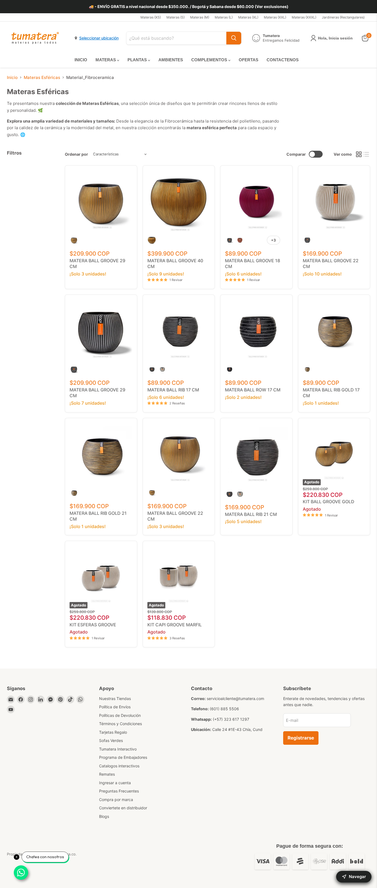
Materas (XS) (150, 17)
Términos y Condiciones (120, 723)
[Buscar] (233, 38)
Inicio (12, 77)
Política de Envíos (115, 706)
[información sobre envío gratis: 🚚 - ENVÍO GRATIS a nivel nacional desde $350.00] (188, 6)
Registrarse (301, 738)
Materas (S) (175, 17)
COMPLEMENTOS (209, 59)
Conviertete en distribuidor (123, 807)
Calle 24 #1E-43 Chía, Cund (237, 729)
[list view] (366, 154)
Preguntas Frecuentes (119, 791)
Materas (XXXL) (304, 17)
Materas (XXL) (275, 17)
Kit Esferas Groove (93, 624)
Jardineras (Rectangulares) (343, 17)
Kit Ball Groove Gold (328, 501)
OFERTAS (248, 59)
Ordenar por (76, 154)
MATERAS (106, 59)
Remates (107, 774)
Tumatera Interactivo (118, 749)
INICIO (81, 59)
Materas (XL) (248, 17)
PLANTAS (138, 59)
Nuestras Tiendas (115, 698)
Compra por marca (116, 799)
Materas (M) (199, 17)
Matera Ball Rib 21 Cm (251, 514)
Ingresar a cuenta (115, 782)
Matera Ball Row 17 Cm (252, 390)
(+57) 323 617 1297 (231, 719)
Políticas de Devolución (120, 715)
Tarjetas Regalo (113, 732)
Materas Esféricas (42, 77)
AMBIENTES (170, 59)
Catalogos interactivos (119, 766)
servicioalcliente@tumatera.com (235, 698)
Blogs (104, 816)
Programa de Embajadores (123, 757)
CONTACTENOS (283, 59)
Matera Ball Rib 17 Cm (173, 390)
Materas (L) (224, 17)
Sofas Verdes (111, 740)
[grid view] (359, 154)
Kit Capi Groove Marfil (174, 624)
